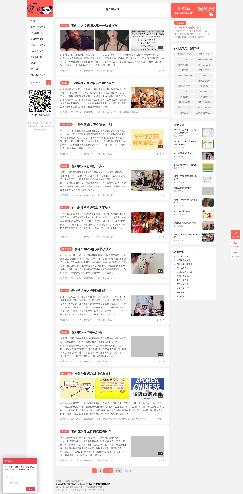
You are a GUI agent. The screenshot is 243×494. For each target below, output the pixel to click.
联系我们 (89, 486)
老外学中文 (204, 69)
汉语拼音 (204, 91)
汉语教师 (204, 96)
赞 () (160, 70)
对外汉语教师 (204, 101)
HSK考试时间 (37, 51)
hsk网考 (183, 91)
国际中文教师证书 (184, 75)
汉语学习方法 (204, 107)
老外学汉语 (108, 70)
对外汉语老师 (37, 56)
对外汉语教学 (66, 124)
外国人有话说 (183, 276)
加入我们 (79, 486)
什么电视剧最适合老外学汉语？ (92, 83)
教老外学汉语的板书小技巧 (93, 249)
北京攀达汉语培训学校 (40, 8)
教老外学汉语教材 (111, 418)
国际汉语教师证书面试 (204, 113)
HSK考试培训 (44, 126)
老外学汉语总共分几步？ (88, 166)
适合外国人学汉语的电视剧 (126, 112)
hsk (183, 80)
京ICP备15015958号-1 (66, 489)
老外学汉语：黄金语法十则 (93, 124)
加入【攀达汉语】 (39, 74)
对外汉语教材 (184, 101)
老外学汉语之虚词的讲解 (88, 290)
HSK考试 (184, 69)
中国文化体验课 (38, 45)
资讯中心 (35, 62)
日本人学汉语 (204, 64)
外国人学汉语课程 (35, 122)
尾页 (118, 470)
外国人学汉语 (184, 53)
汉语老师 (204, 85)
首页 (33, 21)
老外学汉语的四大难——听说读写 (94, 25)
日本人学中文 (184, 85)
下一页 (108, 470)
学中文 (204, 75)
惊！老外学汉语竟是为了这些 (91, 207)
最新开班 (60, 486)
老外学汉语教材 (139, 418)
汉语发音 (184, 96)
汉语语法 (64, 290)
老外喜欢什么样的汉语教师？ (91, 431)
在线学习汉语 (37, 39)
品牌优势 (70, 486)
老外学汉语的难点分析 (86, 332)
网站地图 (98, 486)
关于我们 (35, 68)
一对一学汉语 (32, 126)
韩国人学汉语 (184, 107)
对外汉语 (184, 112)
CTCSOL (184, 59)
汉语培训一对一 (38, 33)
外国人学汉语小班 (39, 27)
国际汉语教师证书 (204, 59)
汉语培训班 (47, 122)
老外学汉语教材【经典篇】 (93, 373)
